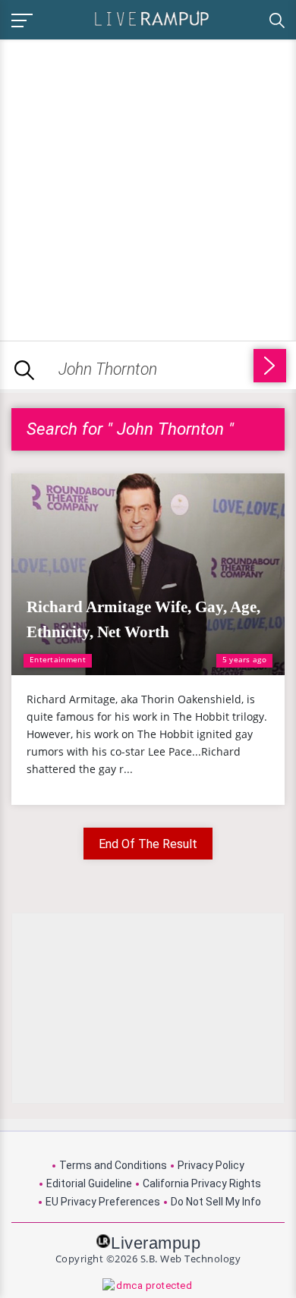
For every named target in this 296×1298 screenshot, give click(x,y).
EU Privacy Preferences (103, 1202)
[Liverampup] (152, 18)
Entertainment (58, 659)
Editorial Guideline (89, 1183)
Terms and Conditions (113, 1165)
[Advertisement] (148, 187)
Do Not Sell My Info (216, 1202)
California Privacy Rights (202, 1183)
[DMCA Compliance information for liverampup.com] (148, 1286)
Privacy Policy (211, 1165)
